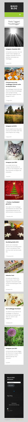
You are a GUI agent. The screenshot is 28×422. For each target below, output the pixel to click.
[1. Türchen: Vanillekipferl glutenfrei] (14, 190)
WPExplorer (21, 419)
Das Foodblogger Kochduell (13, 308)
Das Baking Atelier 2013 (12, 242)
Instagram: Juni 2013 (11, 348)
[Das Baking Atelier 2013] (14, 230)
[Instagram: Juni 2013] (14, 336)
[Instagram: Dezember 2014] (14, 37)
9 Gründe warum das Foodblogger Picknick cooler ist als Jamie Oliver (13, 84)
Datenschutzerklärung (14, 404)
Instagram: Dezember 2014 (13, 49)
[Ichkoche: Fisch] (14, 266)
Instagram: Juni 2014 (11, 162)
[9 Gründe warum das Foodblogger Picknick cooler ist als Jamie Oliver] (14, 73)
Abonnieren (10, 385)
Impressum (14, 403)
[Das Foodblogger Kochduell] (14, 300)
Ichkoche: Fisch (10, 275)
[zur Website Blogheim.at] (11, 411)
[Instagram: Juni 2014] (14, 150)
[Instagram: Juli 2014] (14, 114)
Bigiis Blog (14, 7)
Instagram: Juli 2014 (11, 126)
